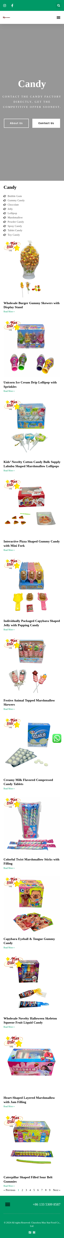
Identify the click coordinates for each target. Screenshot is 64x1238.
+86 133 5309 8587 (46, 1204)
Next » (56, 1190)
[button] (58, 5)
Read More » (9, 311)
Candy (10, 187)
